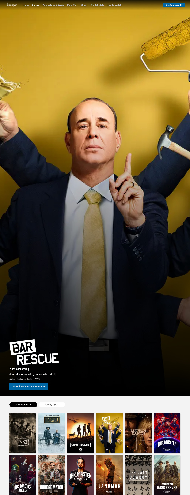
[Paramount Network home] (11, 5)
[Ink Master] (167, 433)
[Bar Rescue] (109, 433)
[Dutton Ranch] (138, 433)
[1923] (51, 433)
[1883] (23, 433)
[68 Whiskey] (80, 433)
